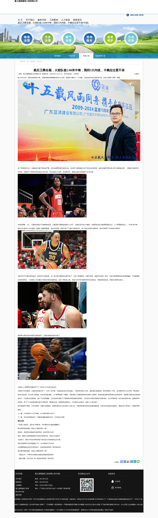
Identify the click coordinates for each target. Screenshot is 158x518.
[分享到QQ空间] (125, 461)
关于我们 (30, 20)
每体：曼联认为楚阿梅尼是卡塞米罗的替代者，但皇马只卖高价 (39, 436)
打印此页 (68, 74)
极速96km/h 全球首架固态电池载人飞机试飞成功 (97, 510)
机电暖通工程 (100, 56)
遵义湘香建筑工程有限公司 (32, 74)
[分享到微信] (138, 461)
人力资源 (65, 20)
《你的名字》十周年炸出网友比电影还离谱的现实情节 (36, 455)
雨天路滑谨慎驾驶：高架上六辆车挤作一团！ (33, 428)
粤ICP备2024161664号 (136, 515)
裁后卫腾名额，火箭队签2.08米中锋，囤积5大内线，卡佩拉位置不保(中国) (53, 23)
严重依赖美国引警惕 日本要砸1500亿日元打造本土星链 (82, 504)
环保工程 (72, 56)
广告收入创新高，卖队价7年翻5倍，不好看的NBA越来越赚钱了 (39, 425)
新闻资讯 (77, 20)
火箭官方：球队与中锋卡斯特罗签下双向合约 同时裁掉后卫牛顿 (39, 440)
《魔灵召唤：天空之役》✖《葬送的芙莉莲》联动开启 (36, 458)
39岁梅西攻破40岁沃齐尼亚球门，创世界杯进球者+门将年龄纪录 (39, 447)
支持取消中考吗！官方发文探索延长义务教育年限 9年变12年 (41, 499)
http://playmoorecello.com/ (34, 515)
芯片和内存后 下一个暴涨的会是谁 (106, 499)
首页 (27, 61)
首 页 (20, 20)
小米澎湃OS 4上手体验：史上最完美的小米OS (39, 413)
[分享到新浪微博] (128, 461)
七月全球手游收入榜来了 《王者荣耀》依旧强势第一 (45, 504)
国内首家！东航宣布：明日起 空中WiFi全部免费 (78, 499)
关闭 (76, 74)
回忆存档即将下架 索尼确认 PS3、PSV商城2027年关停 (36, 443)
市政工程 (86, 56)
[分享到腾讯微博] (131, 461)
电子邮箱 (118, 487)
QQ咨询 (117, 481)
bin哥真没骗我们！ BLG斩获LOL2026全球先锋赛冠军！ (62, 510)
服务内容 (42, 20)
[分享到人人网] (135, 461)
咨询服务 (57, 56)
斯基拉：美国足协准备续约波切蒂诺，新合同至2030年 (36, 432)
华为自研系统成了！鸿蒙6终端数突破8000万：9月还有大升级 (44, 417)
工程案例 (53, 20)
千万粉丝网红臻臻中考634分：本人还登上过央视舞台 (118, 504)
